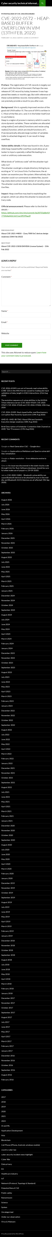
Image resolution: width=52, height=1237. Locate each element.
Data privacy (6, 1164)
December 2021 (8, 768)
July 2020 (5, 849)
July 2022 (5, 734)
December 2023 (8, 653)
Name (4, 311)
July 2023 (5, 677)
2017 (3, 1097)
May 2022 (5, 744)
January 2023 (7, 706)
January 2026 (7, 533)
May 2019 (5, 917)
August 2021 (6, 787)
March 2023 (6, 696)
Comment (6, 276)
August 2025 (6, 557)
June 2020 (5, 854)
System (4, 1207)
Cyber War (5, 1159)
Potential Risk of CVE (10, 14)
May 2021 (5, 802)
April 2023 (5, 691)
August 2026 (6, 500)
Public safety (6, 1193)
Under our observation (10, 1217)
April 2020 (5, 864)
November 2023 (8, 658)
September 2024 (8, 610)
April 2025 (5, 576)
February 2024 (7, 643)
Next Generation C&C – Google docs (25, 446)
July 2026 (5, 504)
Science (4, 1202)
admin (20, 38)
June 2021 (5, 797)
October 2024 (7, 605)
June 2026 (5, 509)
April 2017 (5, 1036)
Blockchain (6, 1140)
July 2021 (5, 792)
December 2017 (8, 998)
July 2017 (5, 1022)
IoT (2, 1178)
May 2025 (5, 572)
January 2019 (7, 936)
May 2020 (5, 859)
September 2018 (8, 955)
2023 (3, 1121)
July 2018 (5, 964)
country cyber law (8, 1150)
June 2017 (5, 1027)
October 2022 (7, 720)
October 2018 (7, 950)
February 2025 (7, 586)
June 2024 (5, 624)
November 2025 (8, 543)
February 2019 (7, 931)
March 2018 (6, 984)
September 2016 (8, 1070)
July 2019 (5, 907)
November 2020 (8, 830)
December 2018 (8, 940)
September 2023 (8, 667)
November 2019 (8, 888)
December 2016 (8, 1056)
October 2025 (7, 548)
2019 (3, 1106)
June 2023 (5, 682)
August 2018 (6, 960)
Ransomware (6, 1198)
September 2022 (8, 725)
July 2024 (5, 619)
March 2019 (6, 926)
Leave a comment (31, 38)
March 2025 (6, 581)
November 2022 (8, 715)
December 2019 (8, 883)
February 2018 (7, 988)
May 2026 (5, 514)
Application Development (12, 1130)
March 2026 (6, 524)
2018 (3, 1102)
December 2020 (8, 825)
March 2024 (6, 639)
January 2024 (7, 648)
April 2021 (5, 806)
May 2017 (5, 1032)
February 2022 (7, 758)
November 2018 (8, 945)
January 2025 (7, 591)
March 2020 (6, 869)
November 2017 (8, 1003)
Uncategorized (28, 14)
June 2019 (5, 912)
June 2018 (5, 969)
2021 (3, 1116)
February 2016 (7, 1079)
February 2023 (7, 701)
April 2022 (5, 749)
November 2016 (8, 1060)
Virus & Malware (8, 1221)
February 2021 (7, 816)
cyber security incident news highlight (17, 1154)
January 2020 (7, 878)
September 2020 (8, 840)
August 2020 (6, 845)
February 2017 (7, 1046)
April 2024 (5, 634)
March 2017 (6, 1041)
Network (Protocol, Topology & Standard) (18, 1183)
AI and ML (5, 1126)
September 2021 (8, 782)
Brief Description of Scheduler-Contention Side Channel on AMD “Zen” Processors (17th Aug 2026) (25, 427)
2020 (3, 1111)
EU (2, 1169)
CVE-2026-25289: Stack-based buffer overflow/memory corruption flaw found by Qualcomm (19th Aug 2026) (24, 413)
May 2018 (5, 974)
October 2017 (7, 1008)
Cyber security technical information (20, 3)
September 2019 (8, 897)
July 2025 (5, 562)
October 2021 (7, 778)
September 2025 (8, 552)
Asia (3, 1135)
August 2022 (6, 730)
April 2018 (5, 979)
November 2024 (8, 600)
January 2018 (7, 993)
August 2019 (6, 902)
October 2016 (7, 1065)
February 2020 (7, 873)
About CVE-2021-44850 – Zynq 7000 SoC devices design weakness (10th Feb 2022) (24, 233)
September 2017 (8, 1012)
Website (5, 333)
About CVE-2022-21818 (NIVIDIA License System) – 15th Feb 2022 (25, 246)
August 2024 (6, 615)
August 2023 (6, 672)
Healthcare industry (9, 1174)
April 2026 (5, 519)
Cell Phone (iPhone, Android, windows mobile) (20, 1145)
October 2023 (7, 663)
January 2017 (7, 1051)
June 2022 (5, 739)
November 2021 (8, 773)
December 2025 (8, 538)
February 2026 (7, 528)
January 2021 (7, 821)
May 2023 (5, 687)
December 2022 (8, 710)
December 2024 (8, 595)
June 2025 (5, 567)
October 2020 (7, 835)
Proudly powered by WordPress (12, 1234)
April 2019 (5, 921)
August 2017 (6, 1017)
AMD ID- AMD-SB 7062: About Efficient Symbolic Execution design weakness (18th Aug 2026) (22, 420)
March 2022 (6, 754)
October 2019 (7, 893)
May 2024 (5, 629)
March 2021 (6, 811)
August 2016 (6, 1075)
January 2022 (7, 763)
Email (4, 322)
